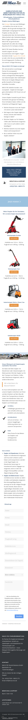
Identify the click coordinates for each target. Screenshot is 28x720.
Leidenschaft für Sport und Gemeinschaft (11, 702)
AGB (23, 714)
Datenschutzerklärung (12, 610)
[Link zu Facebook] (25, 716)
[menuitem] (24, 3)
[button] (3, 717)
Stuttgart (7, 24)
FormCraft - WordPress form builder (11, 623)
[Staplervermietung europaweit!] (11, 3)
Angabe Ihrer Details (19, 56)
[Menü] (24, 3)
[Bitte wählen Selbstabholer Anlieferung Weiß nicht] (14, 574)
